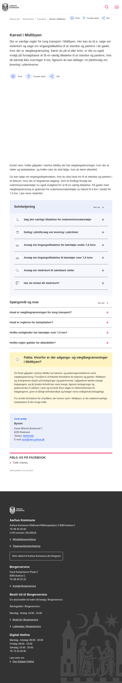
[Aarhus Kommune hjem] (10, 7)
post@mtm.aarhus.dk (33, 439)
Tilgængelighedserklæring (26, 546)
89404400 (28, 436)
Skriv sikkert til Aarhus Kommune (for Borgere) (36, 556)
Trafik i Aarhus (20, 462)
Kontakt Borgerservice (24, 586)
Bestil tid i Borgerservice (25, 619)
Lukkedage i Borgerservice (27, 626)
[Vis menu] (117, 6)
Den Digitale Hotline (23, 661)
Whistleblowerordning (24, 539)
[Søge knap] (106, 6)
